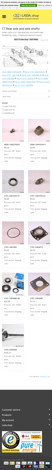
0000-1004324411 (38, 144)
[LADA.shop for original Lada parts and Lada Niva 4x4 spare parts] (30, 16)
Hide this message (28, 5)
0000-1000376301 (12, 144)
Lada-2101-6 (10, 106)
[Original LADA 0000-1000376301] (13, 130)
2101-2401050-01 (38, 196)
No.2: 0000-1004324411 (12, 72)
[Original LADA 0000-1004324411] (39, 130)
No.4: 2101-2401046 (10, 75)
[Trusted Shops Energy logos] (26, 441)
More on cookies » (45, 5)
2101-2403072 (36, 247)
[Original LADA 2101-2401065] (13, 232)
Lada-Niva (9, 113)
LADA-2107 (12, 32)
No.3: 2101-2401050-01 (35, 72)
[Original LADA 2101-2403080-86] (13, 284)
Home (4, 32)
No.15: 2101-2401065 (24, 85)
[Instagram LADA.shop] (33, 398)
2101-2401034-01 (12, 196)
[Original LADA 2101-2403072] (39, 232)
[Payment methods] (6, 463)
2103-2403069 (10, 349)
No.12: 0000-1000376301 (26, 81)
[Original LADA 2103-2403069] (13, 335)
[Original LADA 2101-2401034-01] (13, 181)
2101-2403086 (36, 298)
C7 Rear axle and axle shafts (30, 35)
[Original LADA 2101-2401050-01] (39, 181)
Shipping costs (45, 376)
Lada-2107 (9, 110)
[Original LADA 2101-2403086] (39, 284)
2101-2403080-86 (12, 298)
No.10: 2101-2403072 (26, 78)
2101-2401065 (10, 247)
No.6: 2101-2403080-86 (32, 75)
